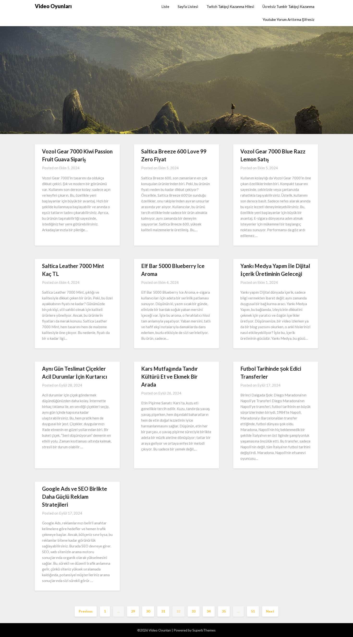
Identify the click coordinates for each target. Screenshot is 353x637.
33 (193, 611)
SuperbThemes (204, 630)
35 (224, 611)
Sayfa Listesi (188, 6)
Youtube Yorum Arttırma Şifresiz (288, 19)
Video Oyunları (53, 6)
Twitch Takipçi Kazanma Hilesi (230, 6)
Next (270, 611)
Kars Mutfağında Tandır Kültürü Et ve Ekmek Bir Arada (169, 376)
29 (133, 611)
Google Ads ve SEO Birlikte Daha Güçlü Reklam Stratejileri (74, 496)
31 (163, 611)
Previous (86, 611)
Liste (165, 6)
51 (253, 611)
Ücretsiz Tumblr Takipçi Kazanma (288, 6)
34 (209, 611)
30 (148, 611)
